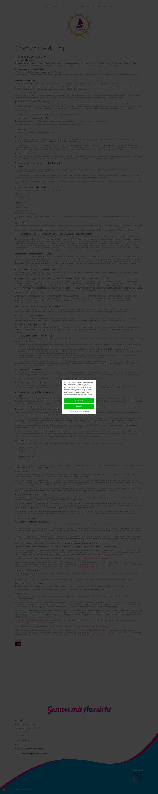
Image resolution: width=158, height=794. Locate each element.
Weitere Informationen (75, 411)
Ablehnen (79, 406)
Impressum (86, 411)
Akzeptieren (79, 400)
